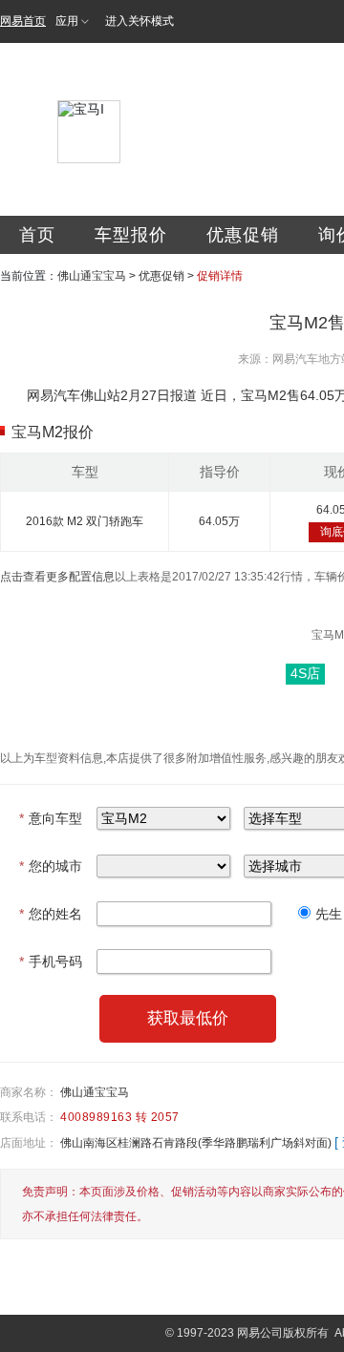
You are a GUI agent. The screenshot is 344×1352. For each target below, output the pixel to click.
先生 (328, 913)
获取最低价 (187, 1018)
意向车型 (50, 818)
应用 (66, 21)
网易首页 (23, 21)
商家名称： (28, 1092)
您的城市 (50, 866)
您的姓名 (50, 913)
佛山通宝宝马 (91, 276)
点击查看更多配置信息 (57, 576)
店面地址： (28, 1143)
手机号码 (50, 961)
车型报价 (131, 234)
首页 (37, 234)
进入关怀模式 (139, 21)
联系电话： (28, 1117)
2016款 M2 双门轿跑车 (84, 521)
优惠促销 (242, 234)
